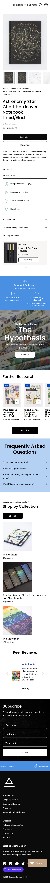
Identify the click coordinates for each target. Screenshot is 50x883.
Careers (7, 808)
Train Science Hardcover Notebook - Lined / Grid (31, 413)
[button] (40, 5)
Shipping (7, 821)
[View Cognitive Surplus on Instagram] (5, 864)
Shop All (25, 354)
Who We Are (8, 795)
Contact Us (8, 833)
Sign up (25, 752)
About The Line (9, 219)
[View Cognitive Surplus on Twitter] (23, 864)
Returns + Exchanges (13, 825)
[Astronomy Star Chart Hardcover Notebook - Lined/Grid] (9, 78)
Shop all (12, 516)
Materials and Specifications (15, 227)
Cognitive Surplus (15, 877)
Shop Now (25, 430)
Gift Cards (7, 829)
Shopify (25, 877)
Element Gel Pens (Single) (27, 249)
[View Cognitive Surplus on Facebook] (17, 864)
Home (5, 88)
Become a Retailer (11, 804)
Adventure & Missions (20, 88)
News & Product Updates (14, 812)
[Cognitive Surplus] (25, 5)
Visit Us (6, 837)
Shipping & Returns (11, 236)
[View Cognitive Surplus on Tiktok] (11, 864)
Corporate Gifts (10, 800)
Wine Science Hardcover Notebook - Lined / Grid (10, 413)
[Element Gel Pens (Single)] (10, 253)
